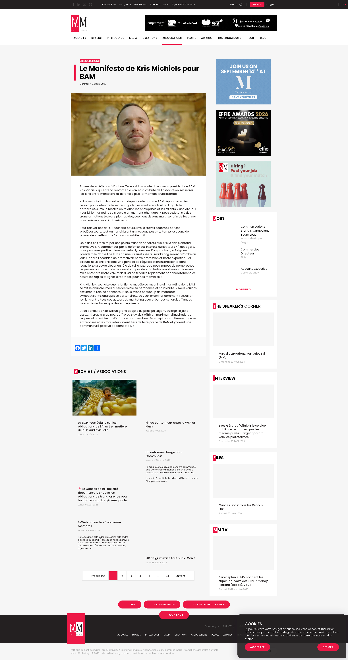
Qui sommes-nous (171, 650)
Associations (172, 38)
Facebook (73, 4)
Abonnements (164, 604)
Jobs (166, 4)
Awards (206, 38)
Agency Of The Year (183, 4)
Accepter (257, 647)
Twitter (84, 4)
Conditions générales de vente (201, 650)
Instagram (90, 4)
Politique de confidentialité (85, 650)
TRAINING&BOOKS (229, 38)
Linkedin (79, 4)
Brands (96, 38)
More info (243, 289)
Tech (250, 38)
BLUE (263, 38)
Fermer (328, 647)
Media (133, 38)
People (191, 38)
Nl (343, 4)
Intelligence (115, 38)
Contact (176, 615)
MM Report (140, 4)
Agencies (79, 38)
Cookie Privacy (110, 650)
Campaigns (109, 4)
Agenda (155, 4)
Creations (149, 38)
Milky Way (125, 4)
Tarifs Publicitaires (208, 604)
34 (167, 576)
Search (233, 4)
